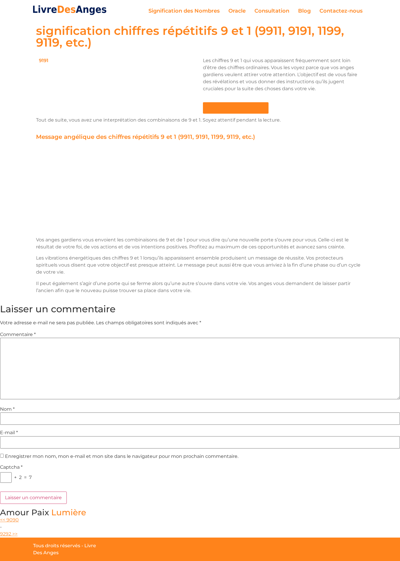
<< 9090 (9, 520)
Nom (7, 409)
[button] (236, 108)
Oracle (237, 11)
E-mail (9, 432)
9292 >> (9, 534)
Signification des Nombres (184, 11)
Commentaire (18, 334)
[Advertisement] (200, 190)
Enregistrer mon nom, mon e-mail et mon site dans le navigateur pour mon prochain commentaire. (121, 456)
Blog (304, 11)
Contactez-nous (341, 11)
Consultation (271, 11)
